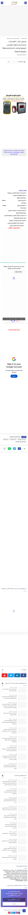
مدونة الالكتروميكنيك (8, 910)
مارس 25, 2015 (12, 763)
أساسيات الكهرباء (22, 439)
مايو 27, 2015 (12, 687)
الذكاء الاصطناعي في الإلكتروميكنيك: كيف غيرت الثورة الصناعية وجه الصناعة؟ (9, 749)
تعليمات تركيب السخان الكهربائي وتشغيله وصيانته (9, 842)
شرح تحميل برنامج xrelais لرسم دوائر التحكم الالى (9, 690)
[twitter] (11, 675)
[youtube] (5, 675)
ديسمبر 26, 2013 (12, 855)
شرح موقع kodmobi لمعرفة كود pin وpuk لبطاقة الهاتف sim (9, 697)
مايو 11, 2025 (12, 745)
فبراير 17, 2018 (12, 711)
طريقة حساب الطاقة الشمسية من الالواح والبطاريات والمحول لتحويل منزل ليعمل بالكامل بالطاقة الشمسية (9, 706)
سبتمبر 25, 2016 (12, 702)
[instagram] (16, 913)
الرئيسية (23, 38)
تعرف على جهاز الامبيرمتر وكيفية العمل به (9, 858)
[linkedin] (17, 675)
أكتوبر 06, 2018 (12, 797)
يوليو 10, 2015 (12, 788)
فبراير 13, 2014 (12, 695)
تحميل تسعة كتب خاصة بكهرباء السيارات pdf (9, 834)
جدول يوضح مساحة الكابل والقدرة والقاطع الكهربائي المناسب (11, 826)
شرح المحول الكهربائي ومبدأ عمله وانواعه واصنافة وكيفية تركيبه (10, 767)
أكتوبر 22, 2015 (12, 728)
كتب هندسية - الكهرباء (21, 441)
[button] (19, 448)
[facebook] (23, 675)
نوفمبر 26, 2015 (12, 839)
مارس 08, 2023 (12, 754)
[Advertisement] (14, 21)
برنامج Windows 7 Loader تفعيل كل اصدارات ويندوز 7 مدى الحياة (9, 809)
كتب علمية (6, 439)
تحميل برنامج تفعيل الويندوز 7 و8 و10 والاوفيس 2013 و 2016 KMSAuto (9, 740)
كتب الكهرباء (13, 439)
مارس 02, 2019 (12, 736)
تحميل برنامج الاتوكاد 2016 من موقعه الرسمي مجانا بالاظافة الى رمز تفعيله (9, 731)
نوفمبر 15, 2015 (12, 719)
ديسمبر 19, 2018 (12, 806)
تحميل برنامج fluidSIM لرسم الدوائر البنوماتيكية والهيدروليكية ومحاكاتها (9, 722)
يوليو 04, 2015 (12, 823)
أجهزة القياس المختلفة (12, 38)
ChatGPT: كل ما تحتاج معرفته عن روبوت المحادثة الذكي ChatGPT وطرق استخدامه (9, 758)
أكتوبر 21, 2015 (12, 832)
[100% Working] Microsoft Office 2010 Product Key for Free (10, 801)
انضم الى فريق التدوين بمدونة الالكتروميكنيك (10, 714)
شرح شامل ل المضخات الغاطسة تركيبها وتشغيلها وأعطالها (10, 792)
